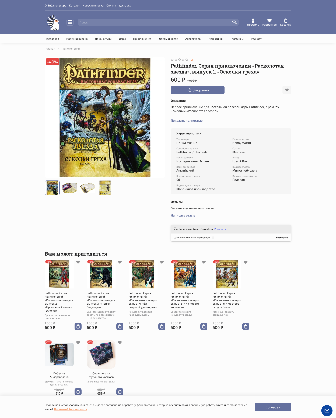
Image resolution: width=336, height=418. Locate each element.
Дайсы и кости (168, 38)
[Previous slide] (50, 117)
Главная (50, 48)
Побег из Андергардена (59, 375)
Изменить (220, 228)
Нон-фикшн (216, 38)
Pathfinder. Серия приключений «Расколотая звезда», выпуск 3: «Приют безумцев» (101, 300)
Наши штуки (103, 38)
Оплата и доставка (118, 5)
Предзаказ (52, 38)
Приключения (142, 38)
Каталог (74, 5)
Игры (122, 38)
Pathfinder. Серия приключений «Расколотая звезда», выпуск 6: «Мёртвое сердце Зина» (227, 300)
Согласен (273, 407)
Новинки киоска (77, 38)
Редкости (257, 38)
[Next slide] (159, 117)
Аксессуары (193, 38)
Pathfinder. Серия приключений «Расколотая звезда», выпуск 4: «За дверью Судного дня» (143, 300)
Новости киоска (93, 5)
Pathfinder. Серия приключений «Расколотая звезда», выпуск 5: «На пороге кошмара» (185, 300)
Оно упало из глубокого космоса (101, 375)
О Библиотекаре (55, 5)
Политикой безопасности (70, 409)
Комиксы (238, 38)
